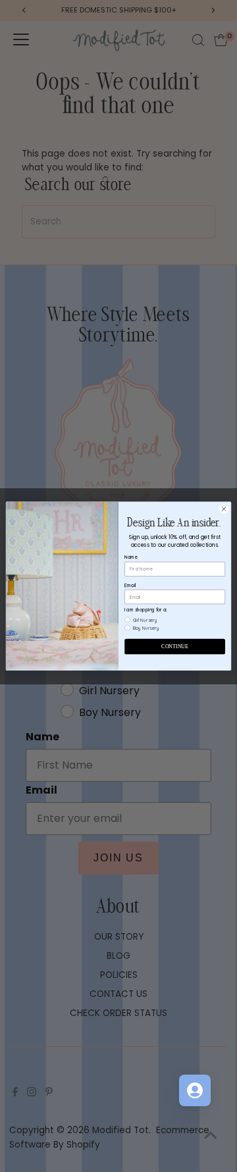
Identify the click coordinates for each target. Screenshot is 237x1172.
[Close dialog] (223, 509)
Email (130, 585)
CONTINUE (174, 646)
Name (130, 557)
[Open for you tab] (195, 1090)
